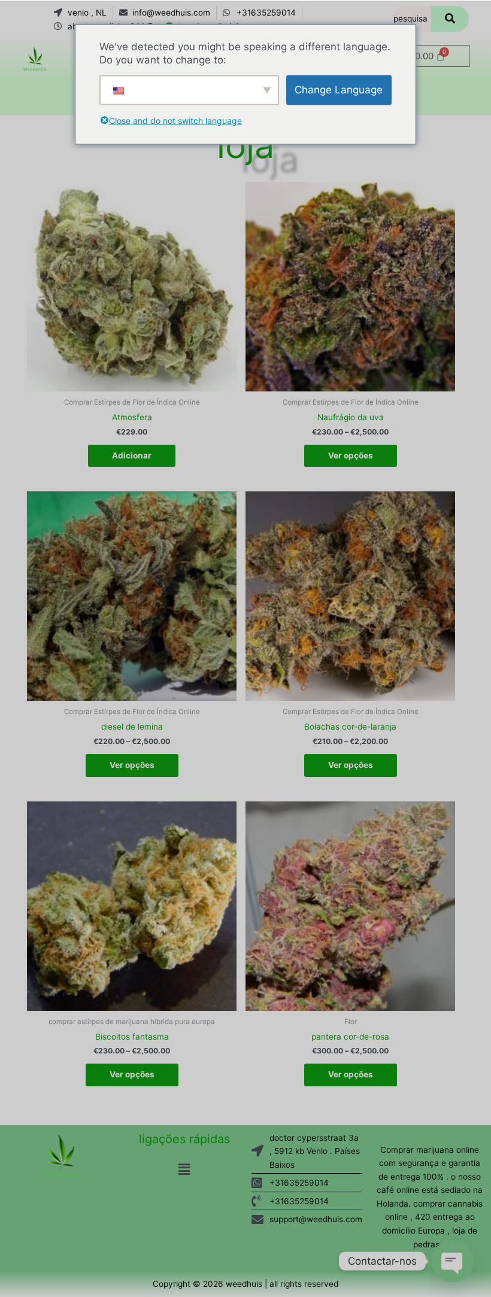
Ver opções (350, 455)
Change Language (339, 90)
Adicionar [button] (131, 455)
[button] (184, 1170)
